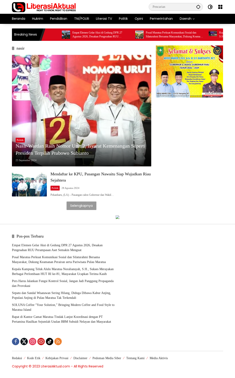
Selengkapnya (81, 205)
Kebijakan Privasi (56, 358)
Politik (20, 140)
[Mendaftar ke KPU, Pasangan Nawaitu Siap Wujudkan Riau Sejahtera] (29, 183)
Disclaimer (80, 358)
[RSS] (58, 341)
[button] (198, 7)
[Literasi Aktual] (44, 6)
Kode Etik (33, 358)
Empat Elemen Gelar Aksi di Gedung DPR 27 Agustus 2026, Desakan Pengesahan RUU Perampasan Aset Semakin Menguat (87, 35)
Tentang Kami (135, 358)
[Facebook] (15, 341)
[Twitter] (24, 341)
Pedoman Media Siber (106, 358)
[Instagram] (32, 341)
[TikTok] (49, 341)
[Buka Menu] (220, 7)
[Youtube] (41, 341)
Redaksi (17, 358)
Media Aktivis (159, 358)
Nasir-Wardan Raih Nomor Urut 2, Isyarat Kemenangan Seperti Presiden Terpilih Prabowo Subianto (80, 149)
